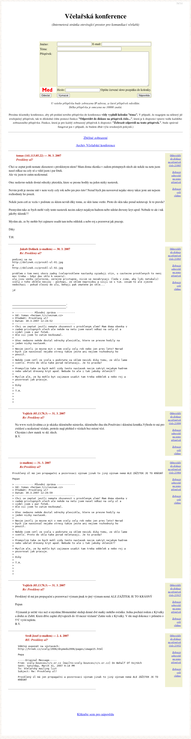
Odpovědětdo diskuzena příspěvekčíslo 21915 (174, 590)
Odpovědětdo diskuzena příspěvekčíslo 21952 (174, 640)
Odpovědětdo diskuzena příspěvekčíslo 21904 (174, 467)
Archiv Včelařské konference (95, 145)
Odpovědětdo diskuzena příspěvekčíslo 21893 (174, 253)
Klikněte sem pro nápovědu (95, 714)
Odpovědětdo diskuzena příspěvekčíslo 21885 (174, 160)
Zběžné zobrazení (95, 137)
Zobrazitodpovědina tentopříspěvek (176, 177)
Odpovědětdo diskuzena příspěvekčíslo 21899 (174, 418)
